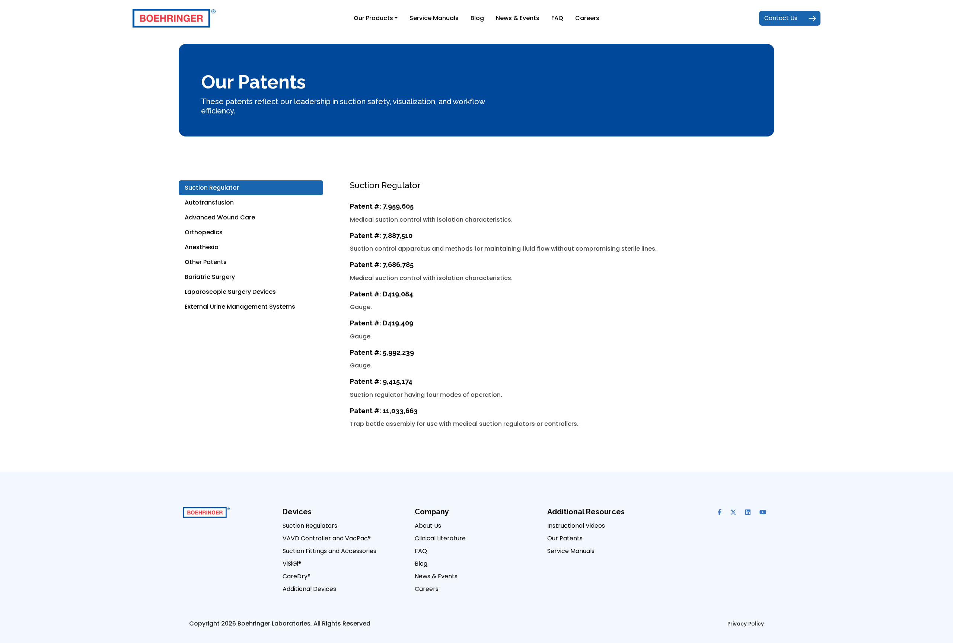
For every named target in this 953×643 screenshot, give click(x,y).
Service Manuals (434, 18)
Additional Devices (309, 589)
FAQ (557, 18)
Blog (477, 18)
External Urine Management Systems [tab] (240, 306)
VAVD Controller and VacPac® (327, 538)
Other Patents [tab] (206, 262)
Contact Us (780, 18)
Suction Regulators (310, 525)
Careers (587, 18)
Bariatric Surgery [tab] (210, 277)
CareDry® (296, 576)
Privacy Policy (745, 623)
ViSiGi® (292, 563)
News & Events (517, 18)
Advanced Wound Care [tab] (220, 217)
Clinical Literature (440, 538)
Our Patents (565, 538)
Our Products (373, 18)
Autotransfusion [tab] (209, 202)
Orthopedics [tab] (204, 232)
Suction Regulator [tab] (212, 187)
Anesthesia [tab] (202, 247)
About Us (428, 525)
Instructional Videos (576, 525)
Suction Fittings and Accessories (329, 551)
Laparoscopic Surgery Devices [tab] (230, 291)
